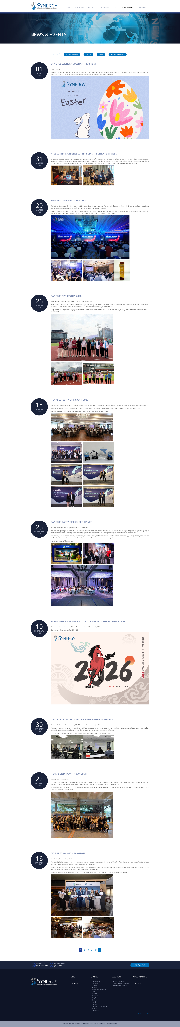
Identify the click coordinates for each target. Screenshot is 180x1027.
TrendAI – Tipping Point (100, 1006)
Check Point (96, 981)
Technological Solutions (121, 983)
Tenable (94, 1002)
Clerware (95, 983)
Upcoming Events (117, 54)
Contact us (140, 965)
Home (68, 8)
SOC (115, 8)
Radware (95, 996)
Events (88, 54)
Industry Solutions (119, 981)
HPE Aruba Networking (99, 990)
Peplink (94, 994)
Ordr (93, 992)
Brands (91, 8)
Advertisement (72, 54)
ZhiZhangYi (95, 1010)
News (101, 54)
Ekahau (94, 987)
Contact (143, 8)
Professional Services (120, 985)
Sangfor (94, 998)
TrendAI (94, 1004)
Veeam (94, 1008)
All (57, 54)
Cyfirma (94, 985)
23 (96, 950)
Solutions (104, 8)
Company (79, 8)
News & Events (128, 8)
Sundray (94, 1000)
